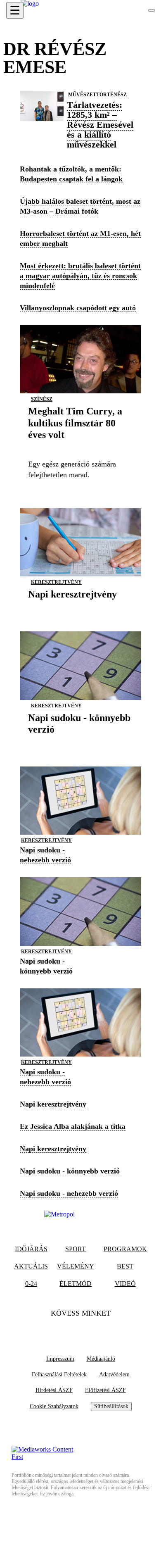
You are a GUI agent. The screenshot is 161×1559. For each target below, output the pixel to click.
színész (41, 399)
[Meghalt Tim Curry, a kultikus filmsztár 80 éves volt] (80, 447)
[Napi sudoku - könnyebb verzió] (80, 741)
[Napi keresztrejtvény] (72, 606)
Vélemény (75, 1266)
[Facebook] (64, 1330)
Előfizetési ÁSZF (105, 1390)
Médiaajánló (101, 1359)
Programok (125, 1248)
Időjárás (31, 1248)
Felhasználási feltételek (59, 1374)
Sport (75, 1248)
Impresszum (60, 1359)
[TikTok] (80, 1330)
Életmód (75, 1283)
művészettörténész (97, 95)
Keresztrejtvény (56, 582)
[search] (151, 10)
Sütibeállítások (111, 1406)
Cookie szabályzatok (54, 1406)
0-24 (31, 1283)
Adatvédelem (114, 1374)
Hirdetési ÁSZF (54, 1390)
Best (125, 1266)
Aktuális (31, 1266)
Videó (125, 1283)
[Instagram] (96, 1330)
